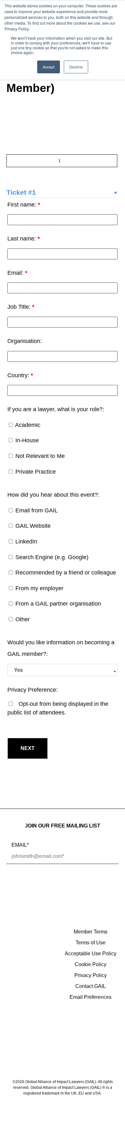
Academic (27, 425)
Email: (17, 273)
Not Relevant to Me (39, 456)
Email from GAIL (36, 510)
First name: (23, 204)
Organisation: (24, 341)
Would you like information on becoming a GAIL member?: (60, 648)
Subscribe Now (43, 884)
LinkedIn (25, 541)
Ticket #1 (21, 192)
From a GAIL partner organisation (57, 603)
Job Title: (20, 307)
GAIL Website (32, 526)
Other (22, 619)
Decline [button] (76, 66)
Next (28, 748)
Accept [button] (48, 66)
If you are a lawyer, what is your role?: (55, 409)
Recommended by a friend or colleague (65, 572)
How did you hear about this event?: (53, 495)
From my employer (38, 588)
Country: (20, 375)
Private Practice (35, 472)
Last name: (23, 238)
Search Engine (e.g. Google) (51, 557)
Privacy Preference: (32, 690)
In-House (26, 440)
